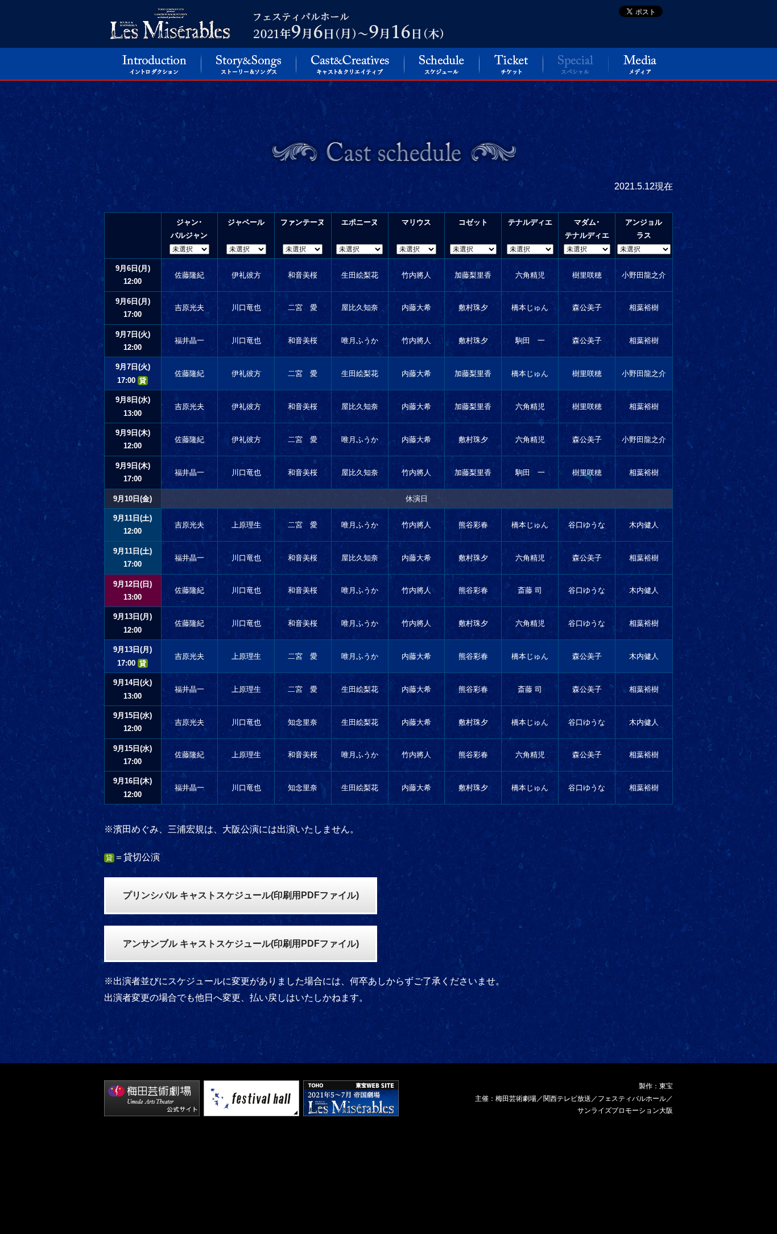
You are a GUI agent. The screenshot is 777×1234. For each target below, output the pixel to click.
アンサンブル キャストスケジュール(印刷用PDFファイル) (241, 943)
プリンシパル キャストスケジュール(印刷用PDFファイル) (241, 895)
